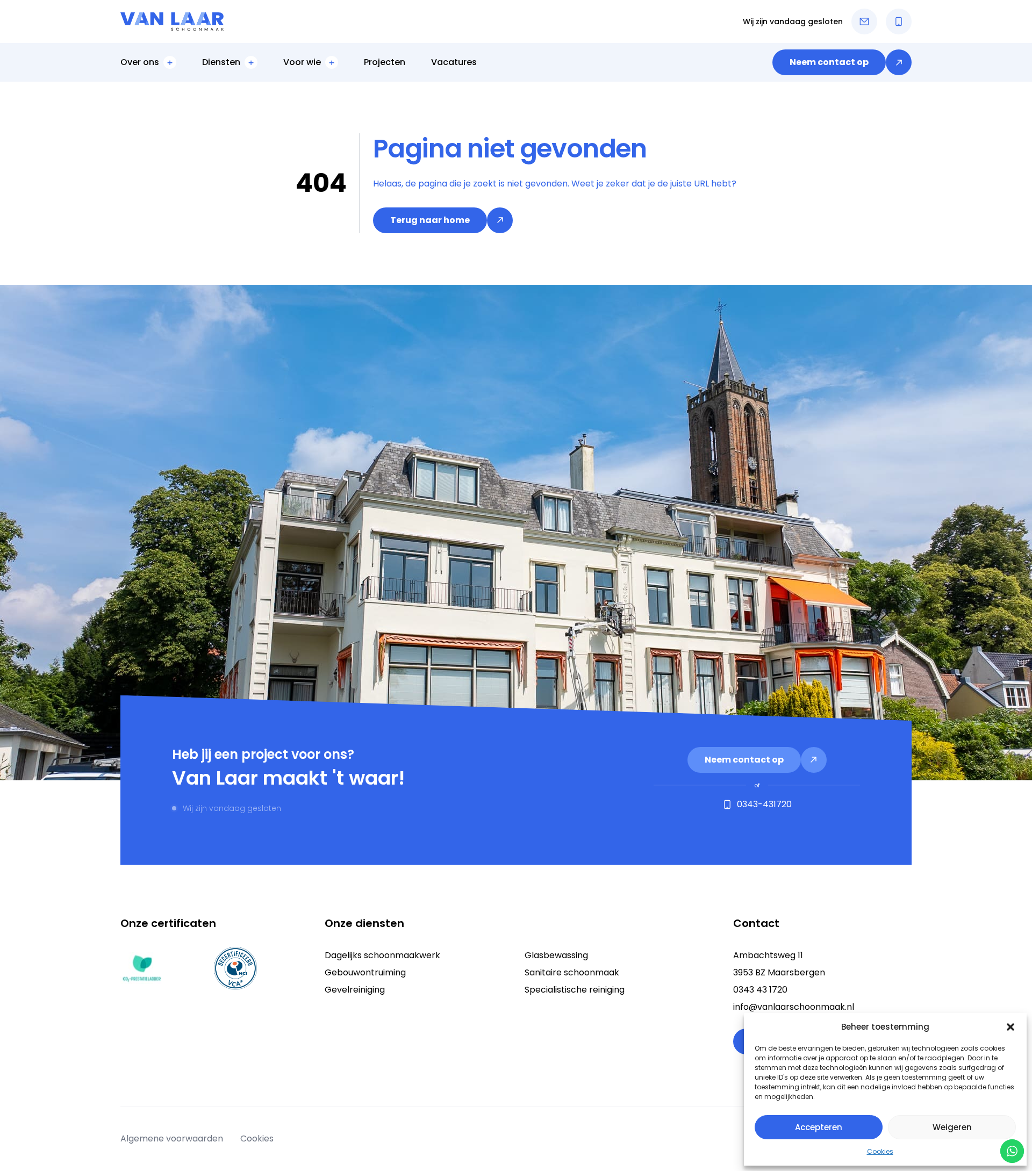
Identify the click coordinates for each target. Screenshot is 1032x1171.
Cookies (880, 1151)
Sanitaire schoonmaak (572, 972)
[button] (1010, 1027)
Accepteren (818, 1127)
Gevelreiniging (355, 989)
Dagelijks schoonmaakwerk (382, 955)
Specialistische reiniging (575, 989)
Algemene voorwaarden (171, 1138)
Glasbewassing (556, 955)
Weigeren (952, 1127)
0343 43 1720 (760, 989)
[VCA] (235, 968)
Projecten (384, 62)
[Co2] (141, 968)
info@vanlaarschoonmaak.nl (793, 1007)
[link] (842, 62)
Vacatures (454, 62)
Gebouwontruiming (365, 972)
